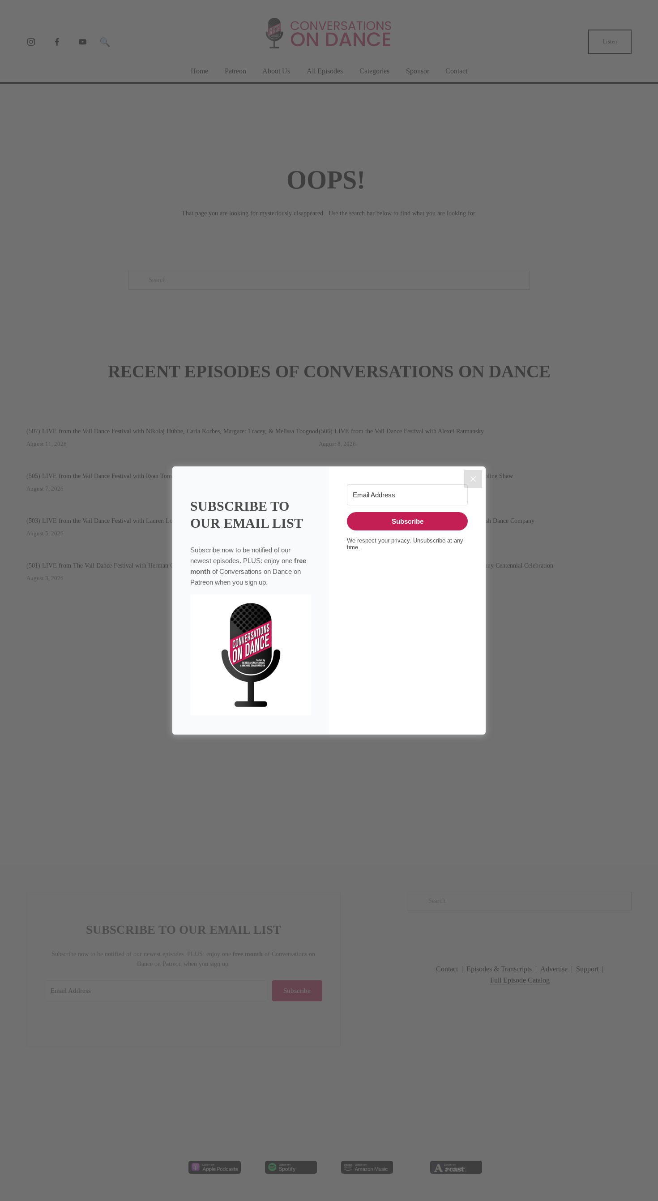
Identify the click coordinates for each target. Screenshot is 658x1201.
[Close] (473, 479)
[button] (250, 655)
